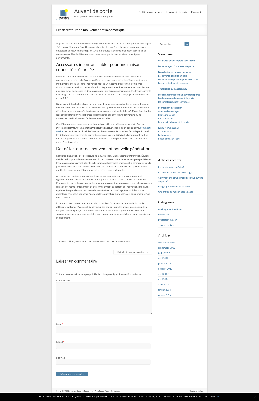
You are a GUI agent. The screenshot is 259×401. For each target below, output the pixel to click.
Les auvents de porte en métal (173, 82)
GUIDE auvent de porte (151, 11)
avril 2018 (163, 258)
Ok (218, 396)
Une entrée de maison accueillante (175, 191)
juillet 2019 (164, 252)
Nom (59, 324)
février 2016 (164, 289)
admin (63, 241)
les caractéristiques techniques (174, 101)
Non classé (163, 214)
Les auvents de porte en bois (172, 75)
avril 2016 (163, 279)
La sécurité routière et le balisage (175, 172)
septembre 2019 (166, 247)
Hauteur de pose (166, 114)
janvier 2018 (164, 263)
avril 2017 (163, 273)
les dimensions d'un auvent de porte (176, 98)
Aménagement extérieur (170, 209)
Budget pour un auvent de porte (174, 186)
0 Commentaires (122, 241)
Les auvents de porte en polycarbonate (178, 79)
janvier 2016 (164, 294)
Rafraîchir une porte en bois (132, 252)
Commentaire (64, 280)
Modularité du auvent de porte (173, 121)
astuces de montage (168, 111)
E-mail (60, 341)
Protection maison (100, 241)
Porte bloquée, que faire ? (171, 167)
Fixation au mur (166, 118)
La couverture (165, 131)
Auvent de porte (93, 11)
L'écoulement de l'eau (169, 138)
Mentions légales (196, 391)
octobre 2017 (165, 268)
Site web (60, 357)
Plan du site (197, 11)
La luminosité (165, 135)
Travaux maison (166, 224)
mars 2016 (163, 284)
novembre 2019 (166, 242)
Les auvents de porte (176, 11)
